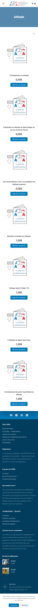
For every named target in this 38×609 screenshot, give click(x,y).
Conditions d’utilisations (11, 521)
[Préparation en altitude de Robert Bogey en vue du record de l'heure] (19, 107)
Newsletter (6, 443)
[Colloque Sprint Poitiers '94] (19, 267)
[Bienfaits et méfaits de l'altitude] (19, 216)
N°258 (13, 570)
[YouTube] (27, 415)
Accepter (14, 605)
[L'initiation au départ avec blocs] (19, 319)
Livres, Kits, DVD (8, 440)
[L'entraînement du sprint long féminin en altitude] (19, 371)
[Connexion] (32, 3)
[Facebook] (11, 415)
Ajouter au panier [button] (19, 85)
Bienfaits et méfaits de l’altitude (19, 236)
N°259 (13, 561)
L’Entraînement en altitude (19, 75)
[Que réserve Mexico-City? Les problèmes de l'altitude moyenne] (19, 161)
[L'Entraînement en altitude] (19, 55)
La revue (5, 473)
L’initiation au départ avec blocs (19, 340)
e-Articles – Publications (11, 431)
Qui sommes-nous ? (9, 476)
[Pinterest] (22, 415)
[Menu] (3, 3)
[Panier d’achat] (35, 3)
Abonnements (7, 429)
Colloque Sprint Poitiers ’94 (19, 288)
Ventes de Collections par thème (14, 437)
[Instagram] (16, 415)
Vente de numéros (9, 434)
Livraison (5, 515)
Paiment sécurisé (8, 518)
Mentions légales (8, 524)
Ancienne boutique (9, 479)
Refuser (24, 605)
